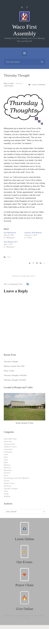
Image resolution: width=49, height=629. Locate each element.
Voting (6, 494)
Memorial (7, 468)
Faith (8, 257)
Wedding (7, 496)
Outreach (7, 473)
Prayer (6, 475)
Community (8, 452)
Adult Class (8, 441)
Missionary (8, 470)
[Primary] (24, 53)
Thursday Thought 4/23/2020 (15, 380)
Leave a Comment (38, 85)
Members (7, 465)
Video (6, 491)
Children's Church (10, 447)
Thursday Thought (11, 362)
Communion (8, 449)
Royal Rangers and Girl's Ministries (16, 478)
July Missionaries (10, 233)
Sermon (6, 481)
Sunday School (9, 483)
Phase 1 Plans (9, 371)
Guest (6, 460)
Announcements (9, 444)
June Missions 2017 (11, 242)
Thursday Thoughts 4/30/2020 (15, 375)
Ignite (6, 462)
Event (6, 455)
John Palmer (9, 86)
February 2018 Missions (33, 233)
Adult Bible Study (10, 439)
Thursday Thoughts (11, 488)
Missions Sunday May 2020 (23, 276)
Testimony (7, 486)
